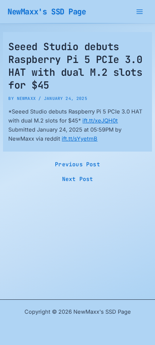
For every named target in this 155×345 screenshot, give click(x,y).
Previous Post (77, 164)
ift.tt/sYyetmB (79, 138)
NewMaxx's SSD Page (47, 11)
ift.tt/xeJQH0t (100, 120)
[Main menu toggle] (139, 12)
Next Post (77, 179)
